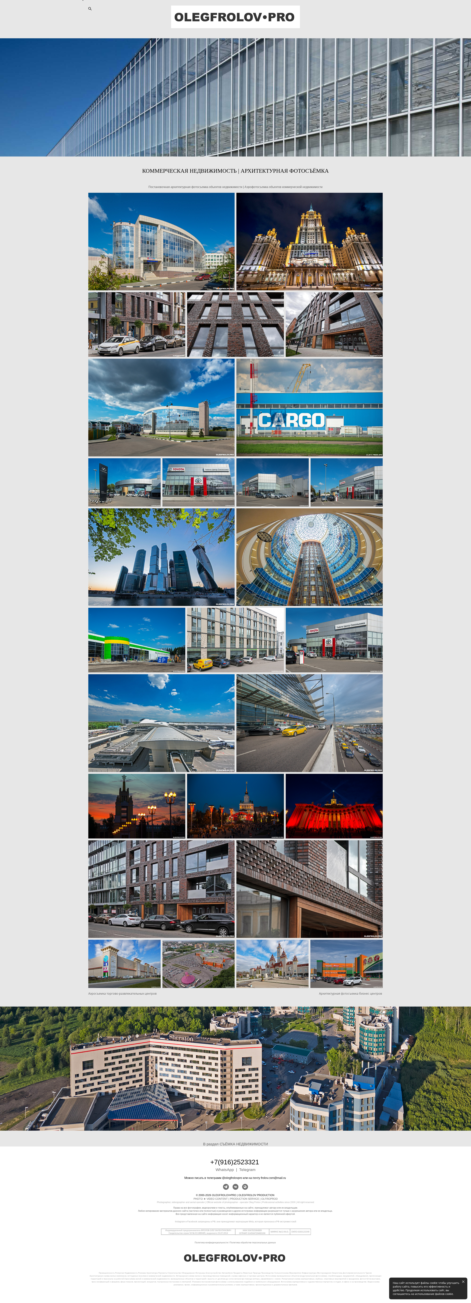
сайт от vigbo (235, 1294)
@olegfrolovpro (232, 1177)
